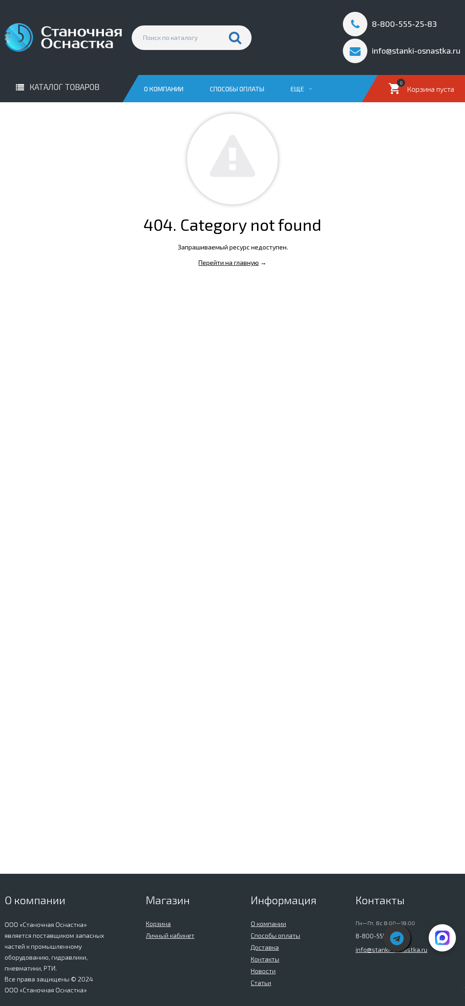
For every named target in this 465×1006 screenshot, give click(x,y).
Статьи (261, 982)
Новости (263, 971)
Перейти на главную (228, 262)
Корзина (158, 923)
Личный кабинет (170, 935)
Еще (298, 89)
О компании (163, 89)
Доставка (265, 947)
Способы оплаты (237, 89)
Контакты (265, 959)
